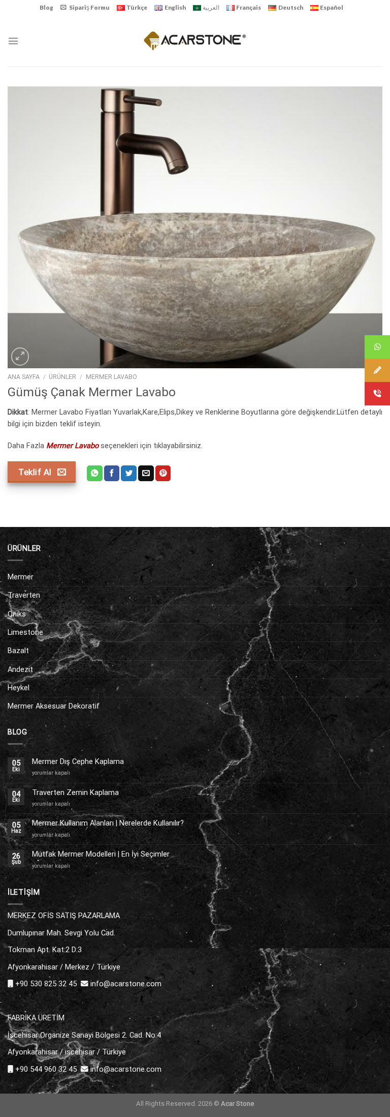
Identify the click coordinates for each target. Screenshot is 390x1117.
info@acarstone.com (125, 983)
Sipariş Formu (89, 7)
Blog (46, 7)
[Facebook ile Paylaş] (112, 473)
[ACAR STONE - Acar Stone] (195, 40)
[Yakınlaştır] (20, 356)
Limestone (25, 632)
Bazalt (18, 650)
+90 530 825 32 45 (46, 983)
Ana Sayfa (24, 376)
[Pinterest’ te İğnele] (163, 473)
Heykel (18, 687)
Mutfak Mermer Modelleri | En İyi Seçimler (101, 854)
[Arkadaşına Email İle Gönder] (146, 473)
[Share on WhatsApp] (95, 473)
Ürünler (62, 376)
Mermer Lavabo (111, 376)
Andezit (20, 669)
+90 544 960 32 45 (46, 1069)
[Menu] (13, 41)
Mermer (21, 576)
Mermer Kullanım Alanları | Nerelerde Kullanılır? (108, 823)
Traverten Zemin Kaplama (75, 792)
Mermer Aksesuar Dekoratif (54, 706)
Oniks (17, 614)
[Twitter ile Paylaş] (129, 473)
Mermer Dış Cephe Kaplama (78, 761)
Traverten (24, 595)
